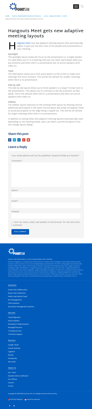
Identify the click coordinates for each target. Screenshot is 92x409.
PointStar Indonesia (33, 399)
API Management (15, 300)
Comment (17, 161)
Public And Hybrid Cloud (17, 296)
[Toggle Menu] (76, 7)
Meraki (10, 355)
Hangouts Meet (24, 43)
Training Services (15, 331)
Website (15, 211)
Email (28, 140)
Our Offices (12, 379)
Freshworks (12, 358)
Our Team (12, 372)
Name (15, 190)
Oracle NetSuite (14, 348)
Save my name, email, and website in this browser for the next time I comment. (45, 223)
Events (10, 386)
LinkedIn (19, 140)
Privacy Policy (52, 394)
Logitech (11, 351)
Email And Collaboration (17, 289)
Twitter (14, 140)
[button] (82, 6)
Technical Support (15, 334)
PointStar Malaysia (16, 399)
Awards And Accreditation (18, 376)
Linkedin (14, 405)
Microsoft (12, 361)
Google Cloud (13, 345)
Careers (11, 382)
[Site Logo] (19, 6)
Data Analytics (14, 320)
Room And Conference (17, 293)
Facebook (9, 140)
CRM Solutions (13, 303)
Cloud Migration (14, 317)
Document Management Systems (21, 306)
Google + (23, 140)
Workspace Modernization (18, 324)
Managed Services (15, 327)
